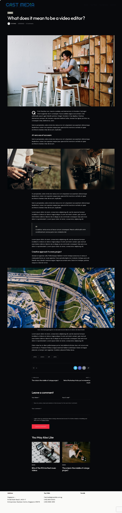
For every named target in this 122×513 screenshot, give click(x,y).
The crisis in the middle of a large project (75, 469)
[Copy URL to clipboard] (88, 368)
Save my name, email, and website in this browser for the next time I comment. (55, 403)
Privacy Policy (45, 420)
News (10, 12)
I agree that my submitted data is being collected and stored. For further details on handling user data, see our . (60, 419)
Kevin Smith (81, 330)
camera (42, 356)
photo (55, 356)
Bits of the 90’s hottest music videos (44, 469)
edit (49, 356)
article (35, 356)
